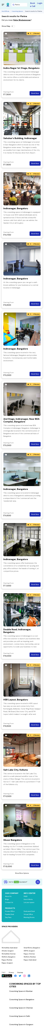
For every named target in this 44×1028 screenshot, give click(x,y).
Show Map (6, 26)
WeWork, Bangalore (8, 957)
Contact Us (9, 902)
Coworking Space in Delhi (19, 1016)
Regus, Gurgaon (7, 963)
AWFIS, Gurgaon (29, 951)
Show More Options (22, 873)
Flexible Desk (9, 914)
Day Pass (8, 917)
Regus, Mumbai (7, 960)
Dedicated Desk (29, 911)
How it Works (28, 899)
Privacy (11, 972)
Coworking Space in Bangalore (21, 999)
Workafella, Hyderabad (9, 948)
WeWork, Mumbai (30, 957)
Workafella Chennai (8, 954)
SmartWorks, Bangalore (32, 948)
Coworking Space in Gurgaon (21, 1024)
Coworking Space (17, 11)
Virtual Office (28, 914)
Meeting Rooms (29, 917)
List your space (29, 902)
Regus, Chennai (29, 954)
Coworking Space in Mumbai (20, 991)
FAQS (25, 896)
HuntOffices (5, 11)
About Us (8, 896)
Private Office (10, 911)
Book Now (35, 93)
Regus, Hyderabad (30, 960)
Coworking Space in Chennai (21, 1008)
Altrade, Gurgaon (8, 951)
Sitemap (20, 972)
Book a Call (32, 5)
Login (39, 3)
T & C (3, 972)
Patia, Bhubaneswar (22, 20)
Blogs (7, 899)
